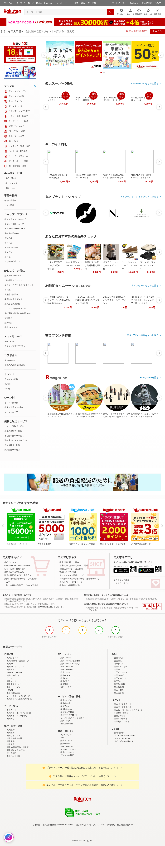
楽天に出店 (147, 3)
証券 (76, 3)
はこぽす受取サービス (14, 436)
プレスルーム (99, 825)
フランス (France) (122, 738)
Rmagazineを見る (149, 377)
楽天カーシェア (67, 672)
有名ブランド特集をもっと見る (143, 335)
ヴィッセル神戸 (67, 755)
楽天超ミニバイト (122, 721)
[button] (130, 12)
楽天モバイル (66, 700)
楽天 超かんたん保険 (16, 750)
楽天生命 (11, 744)
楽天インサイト (121, 719)
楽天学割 (8, 323)
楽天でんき (119, 658)
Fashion (48, 3)
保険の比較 (11, 753)
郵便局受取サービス (13, 431)
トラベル (58, 3)
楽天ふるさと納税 (12, 304)
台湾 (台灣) (119, 733)
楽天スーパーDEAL (13, 276)
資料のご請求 (82, 565)
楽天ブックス (12, 658)
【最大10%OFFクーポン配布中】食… (55, 265)
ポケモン (8, 252)
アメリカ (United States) (124, 735)
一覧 (34, 86)
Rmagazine (10, 360)
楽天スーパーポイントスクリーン (128, 710)
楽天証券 (11, 733)
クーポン (8, 290)
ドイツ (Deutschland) (123, 741)
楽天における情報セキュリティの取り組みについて (106, 595)
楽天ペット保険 (13, 756)
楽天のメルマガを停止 (29, 585)
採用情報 (111, 825)
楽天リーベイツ (13, 687)
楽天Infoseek (66, 709)
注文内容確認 (12, 585)
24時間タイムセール (13, 280)
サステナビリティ (121, 583)
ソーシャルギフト (12, 412)
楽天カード (11, 710)
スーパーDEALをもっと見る (144, 83)
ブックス (92, 3)
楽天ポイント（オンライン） (72, 582)
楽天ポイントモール (122, 707)
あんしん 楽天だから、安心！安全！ (151, 606)
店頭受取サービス (12, 445)
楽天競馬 (64, 684)
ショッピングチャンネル (15, 308)
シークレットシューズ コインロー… (129, 265)
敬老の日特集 (10, 200)
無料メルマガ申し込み (14, 572)
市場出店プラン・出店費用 (71, 569)
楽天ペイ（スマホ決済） (17, 716)
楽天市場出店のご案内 (69, 562)
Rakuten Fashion (12, 233)
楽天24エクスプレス (13, 299)
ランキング (20, 3)
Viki (62, 738)
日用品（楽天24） (12, 294)
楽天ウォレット (13, 735)
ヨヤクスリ (119, 664)
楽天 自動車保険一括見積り (18, 747)
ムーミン (8, 257)
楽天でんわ (65, 706)
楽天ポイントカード (122, 704)
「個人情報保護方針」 (45, 607)
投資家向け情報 (49, 825)
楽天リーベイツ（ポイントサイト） (20, 285)
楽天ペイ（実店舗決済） (70, 585)
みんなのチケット (68, 749)
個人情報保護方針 (125, 825)
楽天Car (117, 681)
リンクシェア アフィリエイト (73, 718)
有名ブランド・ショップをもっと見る (139, 196)
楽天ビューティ (121, 672)
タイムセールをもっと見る (145, 285)
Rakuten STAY (66, 666)
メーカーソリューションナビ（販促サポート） (79, 579)
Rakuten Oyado (67, 669)
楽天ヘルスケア (121, 666)
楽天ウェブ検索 (67, 712)
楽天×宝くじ (65, 681)
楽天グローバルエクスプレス (19, 699)
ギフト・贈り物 (11, 403)
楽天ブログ (65, 721)
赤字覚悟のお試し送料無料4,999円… (92, 265)
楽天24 (10, 664)
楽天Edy (10, 719)
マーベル (8, 243)
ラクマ (10, 678)
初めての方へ (10, 562)
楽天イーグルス (67, 752)
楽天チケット (66, 743)
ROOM (7, 384)
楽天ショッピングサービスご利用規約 (20, 579)
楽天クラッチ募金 (121, 580)
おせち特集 (9, 205)
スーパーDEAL (35, 3)
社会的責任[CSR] (83, 825)
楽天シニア (119, 669)
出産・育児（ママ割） (14, 407)
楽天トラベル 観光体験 (70, 661)
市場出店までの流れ (68, 572)
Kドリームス (65, 687)
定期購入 (8, 318)
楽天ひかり (65, 703)
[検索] (110, 12)
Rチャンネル (66, 735)
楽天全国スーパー (14, 684)
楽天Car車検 (119, 684)
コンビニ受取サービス (14, 426)
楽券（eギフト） (12, 327)
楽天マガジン (66, 740)
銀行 (83, 3)
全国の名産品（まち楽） (15, 365)
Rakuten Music (66, 746)
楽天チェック (120, 716)
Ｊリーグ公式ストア (13, 261)
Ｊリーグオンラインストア (18, 696)
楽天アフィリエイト (69, 715)
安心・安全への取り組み (15, 569)
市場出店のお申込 (67, 565)
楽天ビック (11, 669)
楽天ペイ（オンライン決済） (19, 713)
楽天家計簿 (119, 693)
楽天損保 (11, 741)
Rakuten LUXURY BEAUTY (17, 229)
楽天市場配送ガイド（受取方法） (18, 575)
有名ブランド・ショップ (15, 219)
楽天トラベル (66, 658)
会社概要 (36, 825)
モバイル (8, 3)
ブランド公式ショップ (14, 224)
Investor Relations (65, 825)
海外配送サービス (12, 450)
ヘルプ (158, 3)
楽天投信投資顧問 (14, 738)
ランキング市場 (11, 379)
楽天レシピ (119, 675)
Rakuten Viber (66, 724)
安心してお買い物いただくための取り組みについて (106, 604)
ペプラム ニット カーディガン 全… (110, 265)
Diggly (7, 388)
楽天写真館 (119, 687)
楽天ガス (118, 661)
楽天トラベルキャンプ (70, 664)
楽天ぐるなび (120, 678)
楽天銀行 (11, 730)
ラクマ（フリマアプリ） (15, 346)
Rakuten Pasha (121, 713)
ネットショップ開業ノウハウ (72, 575)
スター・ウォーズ (12, 247)
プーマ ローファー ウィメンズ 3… (147, 265)
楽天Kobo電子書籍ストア (18, 661)
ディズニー (9, 238)
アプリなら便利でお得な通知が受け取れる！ (133, 562)
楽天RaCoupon (13, 693)
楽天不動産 (119, 690)
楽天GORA (65, 675)
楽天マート (11, 681)
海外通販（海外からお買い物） (18, 313)
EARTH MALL (11, 341)
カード (68, 3)
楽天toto (64, 678)
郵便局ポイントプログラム (16, 440)
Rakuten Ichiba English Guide (17, 565)
